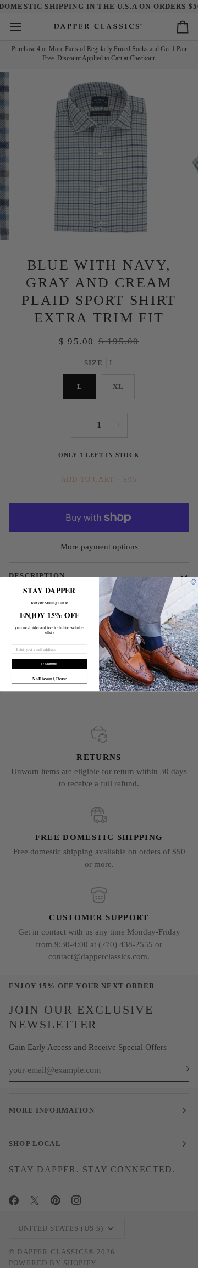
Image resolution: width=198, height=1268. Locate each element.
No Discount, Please (49, 678)
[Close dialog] (193, 581)
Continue (49, 663)
